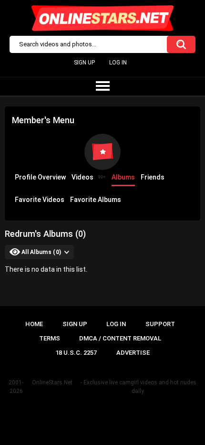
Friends (152, 177)
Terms (49, 338)
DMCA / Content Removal (120, 338)
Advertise (133, 352)
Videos (88, 177)
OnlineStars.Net (52, 382)
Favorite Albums (95, 199)
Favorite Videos (39, 199)
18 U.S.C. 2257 (76, 352)
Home (34, 324)
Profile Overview (40, 177)
